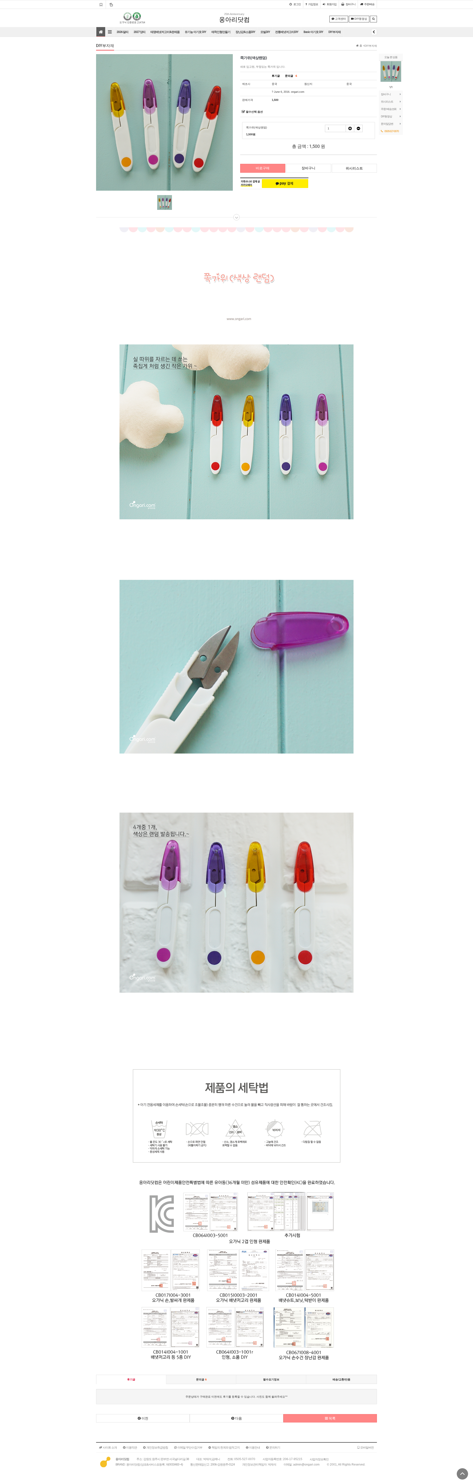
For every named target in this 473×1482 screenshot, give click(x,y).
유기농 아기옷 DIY (195, 32)
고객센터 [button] (340, 18)
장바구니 (386, 94)
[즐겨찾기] (101, 4)
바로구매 (263, 168)
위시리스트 (387, 101)
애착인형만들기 (220, 32)
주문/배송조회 (388, 109)
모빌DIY (265, 32)
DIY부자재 (334, 32)
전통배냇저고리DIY (286, 32)
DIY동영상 (386, 116)
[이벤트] (111, 4)
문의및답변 (387, 123)
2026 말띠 (122, 32)
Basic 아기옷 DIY (313, 32)
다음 (238, 1418)
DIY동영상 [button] (360, 18)
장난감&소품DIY (245, 32)
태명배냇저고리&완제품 (165, 32)
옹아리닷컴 (234, 19)
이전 (144, 1418)
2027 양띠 (139, 32)
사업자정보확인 (319, 1459)
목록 (332, 1418)
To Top (462, 1474)
